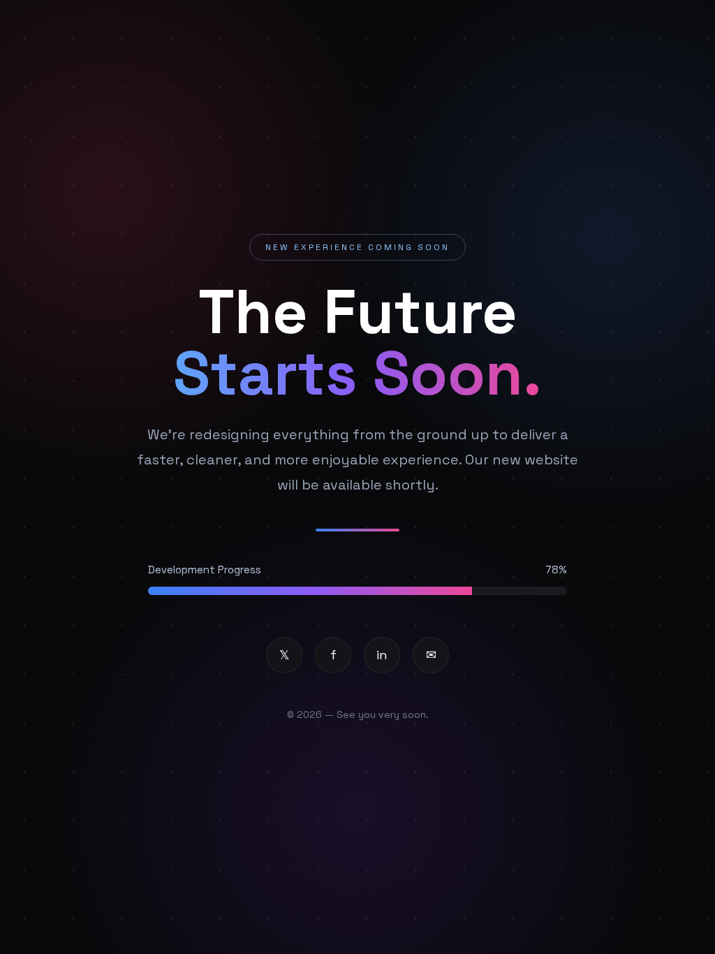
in (382, 655)
